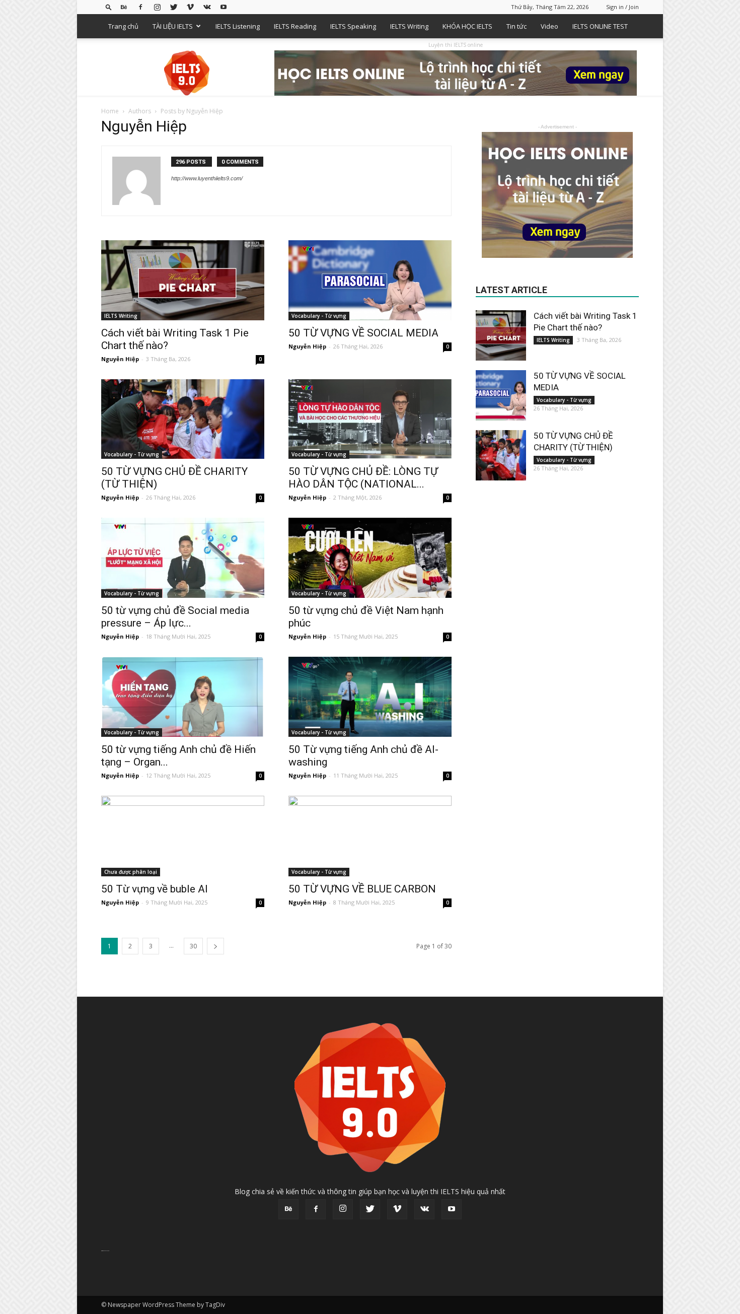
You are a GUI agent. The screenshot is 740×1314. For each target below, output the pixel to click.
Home (110, 111)
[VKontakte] (206, 7)
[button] (108, 7)
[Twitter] (173, 7)
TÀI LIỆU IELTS (173, 26)
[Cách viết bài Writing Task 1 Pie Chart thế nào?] (182, 280)
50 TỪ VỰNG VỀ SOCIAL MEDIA (363, 333)
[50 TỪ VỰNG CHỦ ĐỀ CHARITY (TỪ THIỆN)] (182, 419)
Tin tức (516, 26)
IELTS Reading (295, 26)
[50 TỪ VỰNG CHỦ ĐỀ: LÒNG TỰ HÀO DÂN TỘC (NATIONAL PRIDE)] (370, 419)
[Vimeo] (190, 7)
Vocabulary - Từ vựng (318, 315)
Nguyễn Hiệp (120, 359)
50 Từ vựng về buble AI (154, 889)
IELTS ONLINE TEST (600, 26)
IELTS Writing (409, 26)
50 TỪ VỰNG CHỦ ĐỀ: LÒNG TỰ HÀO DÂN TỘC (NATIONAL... (363, 477)
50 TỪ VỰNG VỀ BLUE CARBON (362, 889)
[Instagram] (157, 7)
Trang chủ (123, 26)
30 (193, 946)
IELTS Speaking (353, 26)
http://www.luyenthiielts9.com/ (207, 178)
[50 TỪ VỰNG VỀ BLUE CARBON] (370, 836)
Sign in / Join (622, 7)
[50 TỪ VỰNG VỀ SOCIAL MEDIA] (370, 280)
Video (549, 26)
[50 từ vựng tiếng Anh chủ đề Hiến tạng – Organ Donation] (182, 697)
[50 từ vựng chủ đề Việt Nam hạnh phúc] (370, 558)
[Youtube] (223, 7)
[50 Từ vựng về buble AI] (182, 836)
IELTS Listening (237, 26)
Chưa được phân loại (130, 871)
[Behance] (123, 7)
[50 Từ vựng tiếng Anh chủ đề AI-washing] (370, 697)
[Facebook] (140, 7)
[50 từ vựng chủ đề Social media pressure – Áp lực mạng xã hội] (182, 558)
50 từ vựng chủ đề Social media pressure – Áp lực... (175, 616)
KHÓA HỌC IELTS (467, 26)
